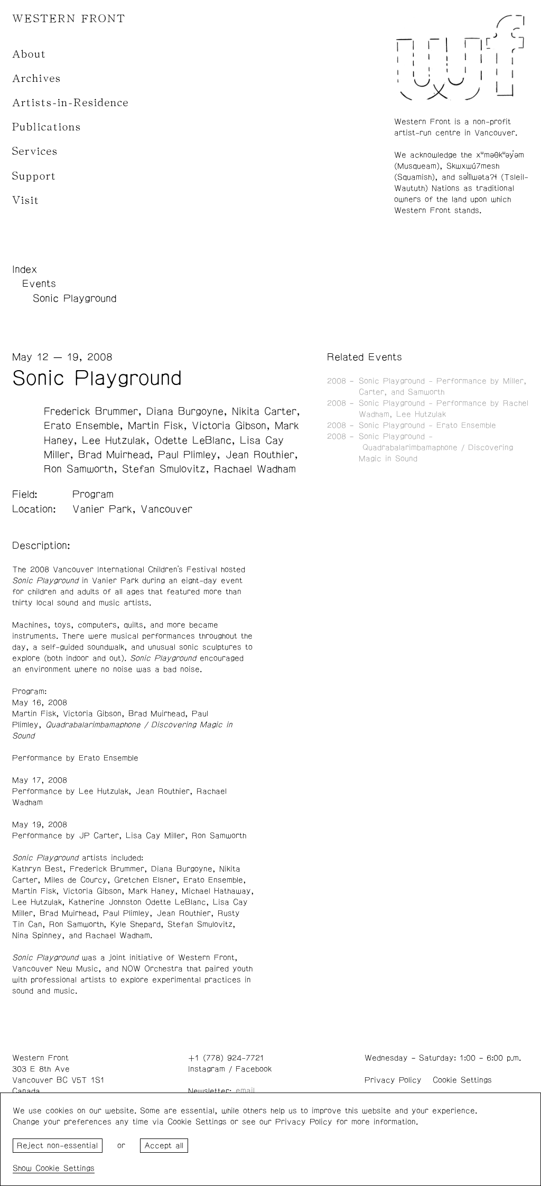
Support (34, 176)
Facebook (254, 1069)
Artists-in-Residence (70, 102)
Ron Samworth (79, 469)
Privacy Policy (393, 1080)
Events (39, 283)
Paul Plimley (187, 454)
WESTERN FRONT (69, 18)
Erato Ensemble (81, 425)
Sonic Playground (74, 298)
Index (25, 269)
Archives (36, 78)
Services (35, 151)
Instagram (206, 1069)
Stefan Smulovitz (164, 469)
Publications (46, 127)
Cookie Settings (462, 1080)
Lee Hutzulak (114, 440)
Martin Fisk (155, 425)
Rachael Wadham (255, 469)
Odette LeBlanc (192, 440)
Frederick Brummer (91, 411)
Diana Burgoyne (184, 411)
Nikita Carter (264, 411)
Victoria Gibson (229, 425)
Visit (26, 200)
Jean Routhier (259, 454)
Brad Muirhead (114, 454)
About (29, 54)
